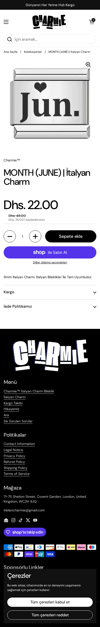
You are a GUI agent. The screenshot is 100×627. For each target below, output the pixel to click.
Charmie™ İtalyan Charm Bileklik (29, 391)
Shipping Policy (15, 468)
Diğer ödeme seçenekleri (50, 262)
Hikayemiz (11, 409)
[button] (91, 22)
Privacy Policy (14, 456)
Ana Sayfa (10, 52)
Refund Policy (14, 462)
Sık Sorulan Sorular (18, 421)
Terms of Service (17, 473)
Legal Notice (13, 450)
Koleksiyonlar (33, 52)
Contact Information (19, 444)
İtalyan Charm (14, 397)
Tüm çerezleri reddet (50, 615)
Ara (6, 415)
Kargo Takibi (13, 403)
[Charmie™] (49, 22)
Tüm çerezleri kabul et (50, 602)
